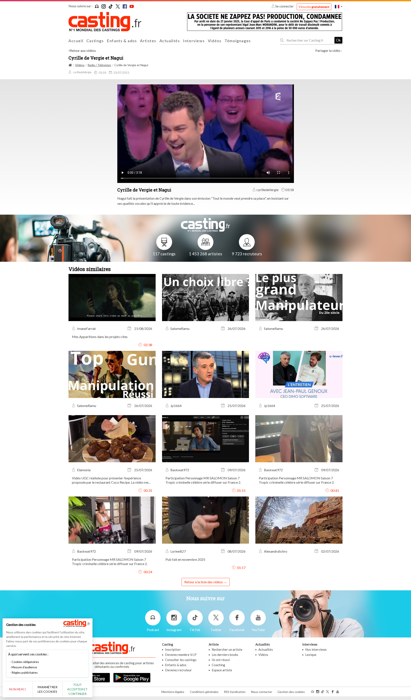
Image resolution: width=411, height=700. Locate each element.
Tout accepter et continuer (77, 689)
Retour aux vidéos (83, 50)
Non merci (17, 689)
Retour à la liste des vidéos (203, 582)
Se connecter (284, 6)
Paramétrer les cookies (47, 689)
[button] (338, 6)
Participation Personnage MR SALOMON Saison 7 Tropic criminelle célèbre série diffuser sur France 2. (203, 480)
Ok (338, 40)
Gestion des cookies (291, 692)
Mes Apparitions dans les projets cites (100, 337)
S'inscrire (314, 7)
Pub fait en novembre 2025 (185, 559)
